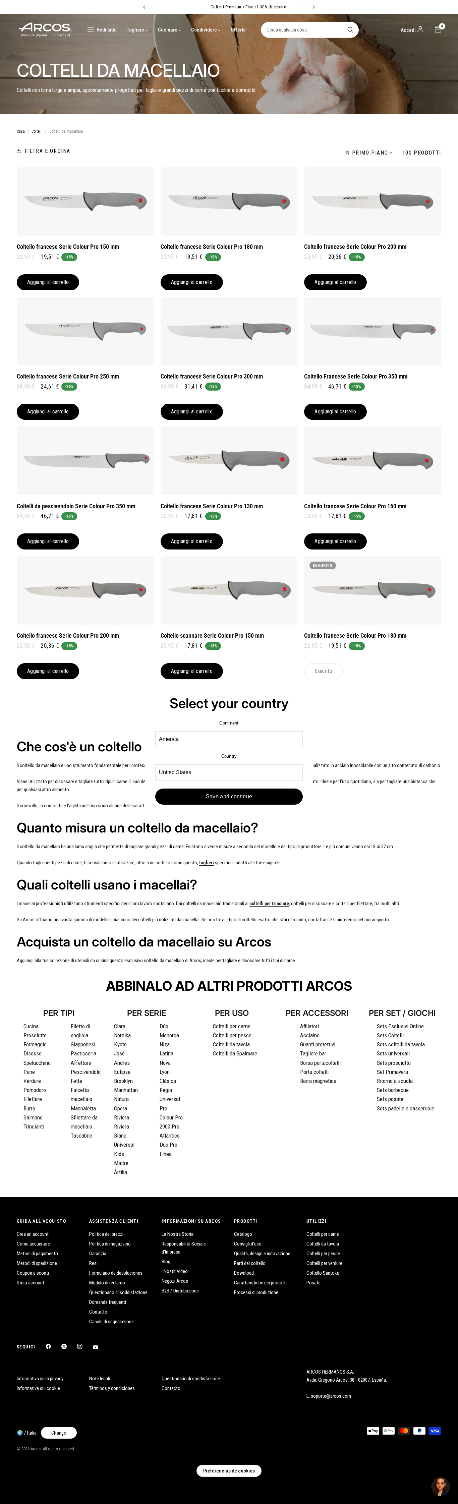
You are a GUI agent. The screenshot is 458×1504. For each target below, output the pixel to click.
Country (229, 756)
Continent (228, 723)
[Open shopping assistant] (440, 1486)
